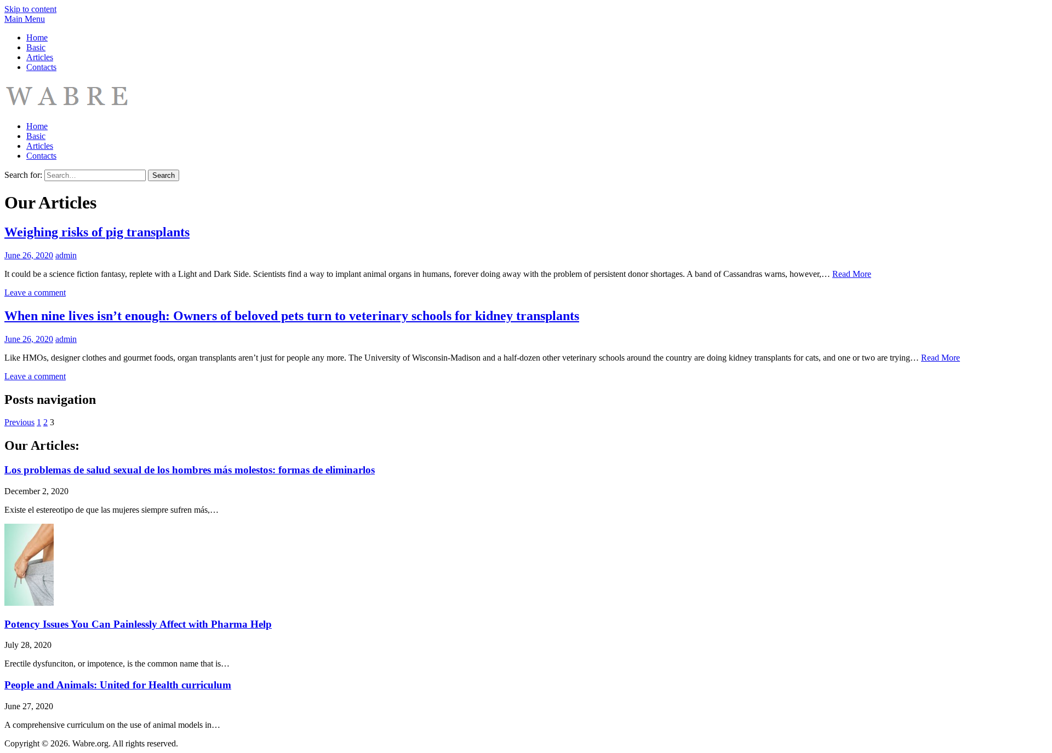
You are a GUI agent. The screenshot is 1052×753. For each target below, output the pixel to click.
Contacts (41, 67)
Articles (39, 57)
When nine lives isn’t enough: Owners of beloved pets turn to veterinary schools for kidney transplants (291, 316)
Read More (851, 274)
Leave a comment (35, 292)
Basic (35, 47)
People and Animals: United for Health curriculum (117, 685)
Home (37, 37)
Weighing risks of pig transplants (97, 232)
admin (66, 255)
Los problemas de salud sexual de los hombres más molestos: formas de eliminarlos (189, 470)
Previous (19, 422)
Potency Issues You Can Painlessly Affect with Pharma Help (138, 624)
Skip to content (30, 9)
